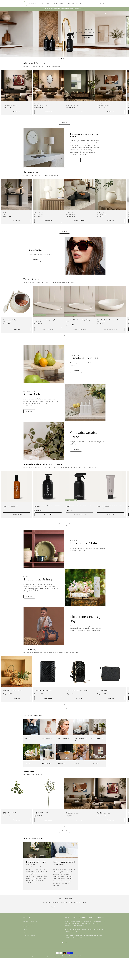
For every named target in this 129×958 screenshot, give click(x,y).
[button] (49, 3)
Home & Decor (96, 738)
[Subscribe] (77, 907)
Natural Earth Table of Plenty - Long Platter (46, 320)
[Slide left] (61, 118)
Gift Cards (26, 926)
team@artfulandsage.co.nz (73, 937)
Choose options (79, 220)
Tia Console (6, 212)
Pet (76, 763)
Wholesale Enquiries (29, 935)
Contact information (88, 955)
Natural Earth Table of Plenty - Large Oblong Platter (78, 320)
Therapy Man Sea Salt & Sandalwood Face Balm (110, 505)
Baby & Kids (46, 738)
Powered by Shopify (43, 956)
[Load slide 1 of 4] (59, 58)
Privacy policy (60, 955)
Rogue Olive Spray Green (41, 812)
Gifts (26, 763)
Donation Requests (28, 924)
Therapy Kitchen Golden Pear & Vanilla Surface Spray (78, 505)
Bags (27, 738)
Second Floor (100, 104)
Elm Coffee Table (70, 212)
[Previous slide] (55, 58)
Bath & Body (62, 738)
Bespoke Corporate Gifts (30, 921)
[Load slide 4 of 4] (66, 58)
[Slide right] (68, 118)
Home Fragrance (81, 738)
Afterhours (6, 104)
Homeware (46, 763)
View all (64, 122)
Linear (67, 104)
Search (25, 932)
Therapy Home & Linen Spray (11, 505)
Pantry (60, 763)
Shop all (75, 160)
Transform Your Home (36, 862)
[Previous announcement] (24, 8)
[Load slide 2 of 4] (61, 58)
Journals (25, 929)
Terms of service (69, 955)
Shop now (64, 38)
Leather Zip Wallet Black (103, 690)
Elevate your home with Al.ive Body (64, 863)
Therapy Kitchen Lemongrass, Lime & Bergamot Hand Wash (47, 505)
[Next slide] (70, 58)
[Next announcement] (105, 8)
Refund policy (52, 955)
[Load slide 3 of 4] (64, 58)
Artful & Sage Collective (32, 956)
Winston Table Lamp (39, 212)
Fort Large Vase (101, 212)
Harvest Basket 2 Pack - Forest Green (13, 690)
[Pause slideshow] (74, 58)
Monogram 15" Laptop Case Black (43, 690)
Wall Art (94, 763)
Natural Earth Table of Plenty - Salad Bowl (108, 320)
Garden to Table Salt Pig (9, 320)
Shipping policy (78, 955)
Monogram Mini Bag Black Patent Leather (77, 690)
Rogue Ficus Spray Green (9, 812)
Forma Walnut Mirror (39, 104)
